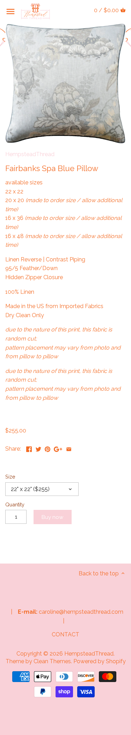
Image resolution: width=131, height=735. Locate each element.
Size (10, 477)
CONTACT (65, 634)
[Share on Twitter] (38, 448)
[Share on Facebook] (29, 448)
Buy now (52, 517)
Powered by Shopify (99, 661)
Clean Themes (52, 661)
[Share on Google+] (58, 448)
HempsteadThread (29, 154)
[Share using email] (69, 448)
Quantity (14, 504)
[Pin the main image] (47, 448)
